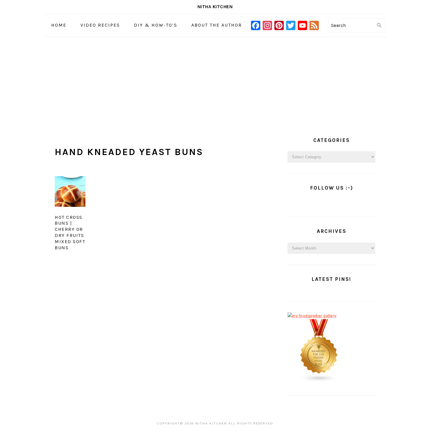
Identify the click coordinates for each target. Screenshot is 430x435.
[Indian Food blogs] (319, 381)
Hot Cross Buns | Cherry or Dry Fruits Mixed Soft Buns (70, 232)
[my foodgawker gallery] (312, 315)
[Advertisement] (215, 81)
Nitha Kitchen (215, 6)
